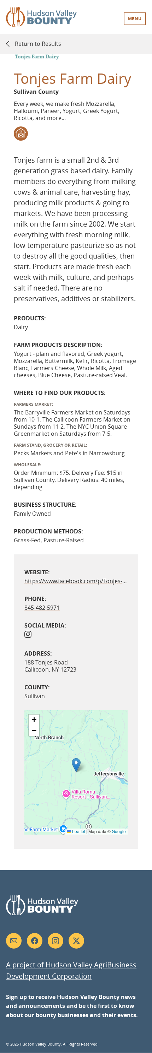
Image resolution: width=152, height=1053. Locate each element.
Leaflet (78, 831)
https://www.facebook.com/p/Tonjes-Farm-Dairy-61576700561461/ (76, 581)
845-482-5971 (42, 608)
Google (119, 831)
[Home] (41, 23)
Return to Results (38, 43)
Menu (135, 19)
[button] (76, 765)
